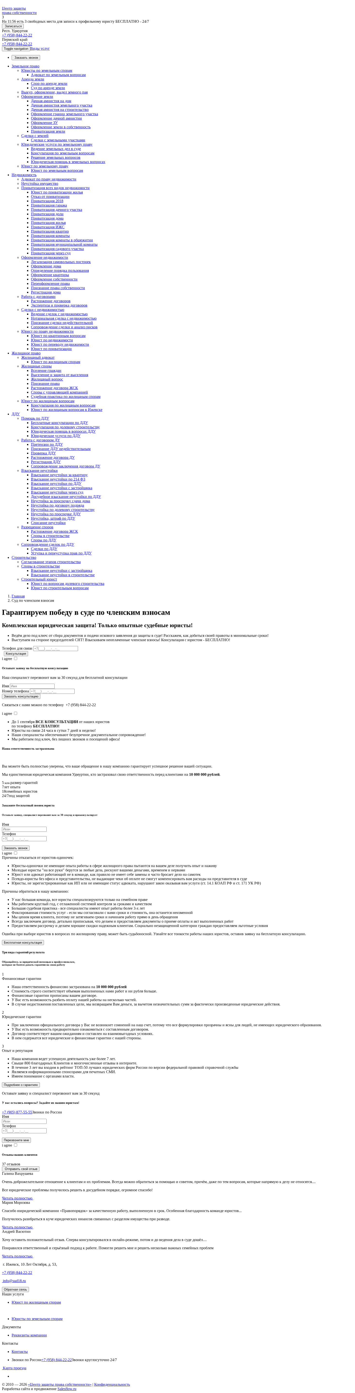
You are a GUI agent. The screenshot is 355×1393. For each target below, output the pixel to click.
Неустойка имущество (39, 183)
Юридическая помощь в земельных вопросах (68, 162)
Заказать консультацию (21, 696)
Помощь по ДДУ (35, 418)
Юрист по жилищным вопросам (47, 401)
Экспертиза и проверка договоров (59, 305)
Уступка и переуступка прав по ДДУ (61, 553)
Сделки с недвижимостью (42, 310)
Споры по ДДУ (43, 540)
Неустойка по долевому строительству (63, 510)
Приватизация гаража (49, 205)
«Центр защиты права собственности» (60, 1384)
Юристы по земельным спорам (46, 70)
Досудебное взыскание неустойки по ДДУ (66, 497)
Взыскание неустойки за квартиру (59, 475)
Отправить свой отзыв (20, 1169)
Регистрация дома (46, 292)
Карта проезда (14, 1368)
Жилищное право (26, 353)
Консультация (16, 653)
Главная (18, 596)
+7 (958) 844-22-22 (17, 35)
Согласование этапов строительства (51, 562)
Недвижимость (24, 175)
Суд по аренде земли (48, 88)
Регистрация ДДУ (46, 462)
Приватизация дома (47, 218)
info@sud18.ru (14, 1281)
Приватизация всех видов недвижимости (55, 188)
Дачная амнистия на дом (51, 101)
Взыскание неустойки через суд (57, 492)
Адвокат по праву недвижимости (48, 179)
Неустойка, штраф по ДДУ (53, 518)
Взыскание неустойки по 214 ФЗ (58, 479)
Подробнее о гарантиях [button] (21, 1085)
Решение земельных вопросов (55, 157)
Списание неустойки (48, 523)
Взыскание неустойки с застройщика (61, 488)
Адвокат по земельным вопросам (58, 75)
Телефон (9, 834)
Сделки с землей (35, 136)
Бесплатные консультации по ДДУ (59, 423)
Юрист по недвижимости (52, 340)
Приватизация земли (48, 131)
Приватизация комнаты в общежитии (62, 240)
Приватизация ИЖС (47, 227)
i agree (7, 659)
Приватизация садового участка (57, 249)
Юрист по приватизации (51, 349)
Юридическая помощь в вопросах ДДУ (63, 431)
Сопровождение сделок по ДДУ (47, 544)
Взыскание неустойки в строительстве (63, 575)
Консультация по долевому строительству (65, 427)
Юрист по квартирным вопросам (58, 336)
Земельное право (25, 66)
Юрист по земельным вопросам (57, 170)
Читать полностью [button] (17, 1198)
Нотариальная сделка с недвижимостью (64, 318)
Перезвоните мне (16, 1140)
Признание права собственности (58, 288)
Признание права (45, 383)
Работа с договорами (38, 296)
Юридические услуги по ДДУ (55, 436)
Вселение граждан (46, 370)
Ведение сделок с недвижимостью (59, 314)
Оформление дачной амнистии (56, 118)
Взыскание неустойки (39, 470)
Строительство (24, 557)
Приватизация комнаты (50, 236)
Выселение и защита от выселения (59, 375)
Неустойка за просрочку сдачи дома (60, 501)
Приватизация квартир (50, 231)
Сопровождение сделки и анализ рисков (64, 327)
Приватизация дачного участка (56, 210)
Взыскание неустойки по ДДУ (56, 483)
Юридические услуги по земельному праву (56, 144)
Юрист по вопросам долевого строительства (67, 584)
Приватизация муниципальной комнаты (64, 244)
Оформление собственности (54, 279)
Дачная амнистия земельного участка (61, 105)
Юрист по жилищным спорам (55, 362)
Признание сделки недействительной (62, 323)
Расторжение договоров (51, 301)
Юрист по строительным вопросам (60, 588)
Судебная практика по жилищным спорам (65, 397)
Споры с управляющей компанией (59, 392)
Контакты (20, 1352)
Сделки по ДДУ (44, 549)
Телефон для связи (17, 648)
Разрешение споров (37, 527)
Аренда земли (32, 79)
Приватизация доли (47, 214)
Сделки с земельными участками (58, 140)
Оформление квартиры (50, 275)
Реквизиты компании (29, 1335)
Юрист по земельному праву (44, 166)
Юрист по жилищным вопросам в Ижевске (66, 410)
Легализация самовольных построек (61, 262)
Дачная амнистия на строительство (60, 110)
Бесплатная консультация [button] (23, 942)
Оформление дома (46, 266)
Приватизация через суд (51, 253)
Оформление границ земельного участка (64, 114)
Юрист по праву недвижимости (47, 331)
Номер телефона (15, 691)
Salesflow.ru (66, 1389)
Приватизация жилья (48, 223)
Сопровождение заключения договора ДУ (65, 466)
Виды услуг (40, 48)
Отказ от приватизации (50, 196)
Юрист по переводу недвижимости (60, 344)
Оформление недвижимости (44, 257)
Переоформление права (50, 283)
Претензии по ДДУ (47, 444)
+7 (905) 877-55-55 (17, 1112)
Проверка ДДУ (43, 453)
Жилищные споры (36, 366)
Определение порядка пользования (60, 270)
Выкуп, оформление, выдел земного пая (54, 92)
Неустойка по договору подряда (57, 505)
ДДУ (16, 414)
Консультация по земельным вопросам (62, 153)
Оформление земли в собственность (61, 127)
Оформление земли (37, 96)
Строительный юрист (39, 579)
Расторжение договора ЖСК (54, 388)
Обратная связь (15, 1289)
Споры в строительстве (50, 536)
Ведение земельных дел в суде (56, 149)
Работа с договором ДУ (40, 440)
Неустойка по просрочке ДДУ (56, 514)
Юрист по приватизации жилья (57, 192)
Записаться (13, 26)
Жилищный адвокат (38, 357)
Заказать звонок (26, 57)
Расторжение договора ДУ (53, 457)
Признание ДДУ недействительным (61, 449)
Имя (5, 686)
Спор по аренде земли (49, 83)
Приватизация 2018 (47, 201)
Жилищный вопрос (47, 379)
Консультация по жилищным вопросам (63, 405)
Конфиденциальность (112, 1384)
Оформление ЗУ (44, 123)
